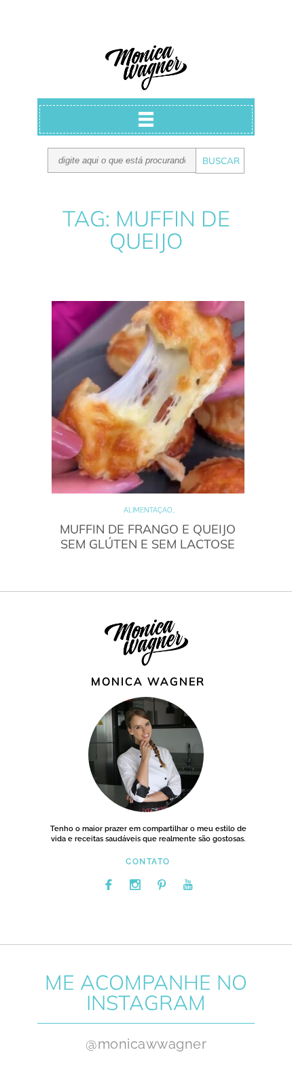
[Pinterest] (161, 884)
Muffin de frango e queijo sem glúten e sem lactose (148, 536)
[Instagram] (135, 884)
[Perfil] (146, 754)
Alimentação (148, 510)
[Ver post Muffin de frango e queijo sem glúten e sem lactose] (148, 397)
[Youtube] (188, 884)
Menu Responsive (146, 119)
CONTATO (148, 861)
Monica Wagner (146, 68)
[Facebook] (108, 884)
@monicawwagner (146, 1044)
